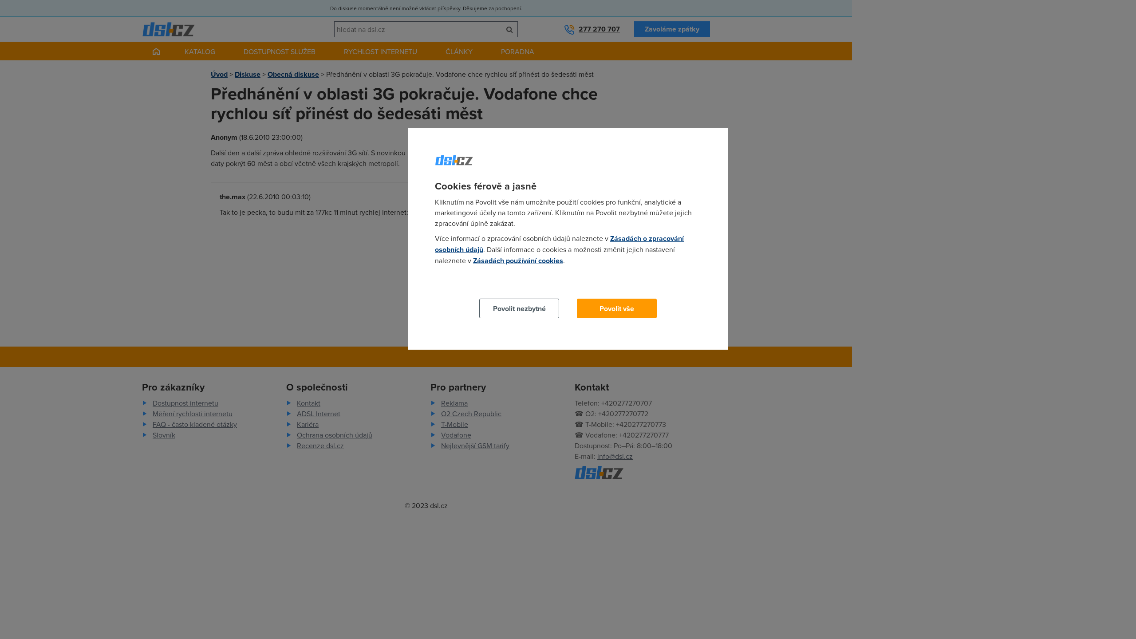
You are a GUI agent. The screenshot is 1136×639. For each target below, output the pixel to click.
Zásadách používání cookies (518, 261)
